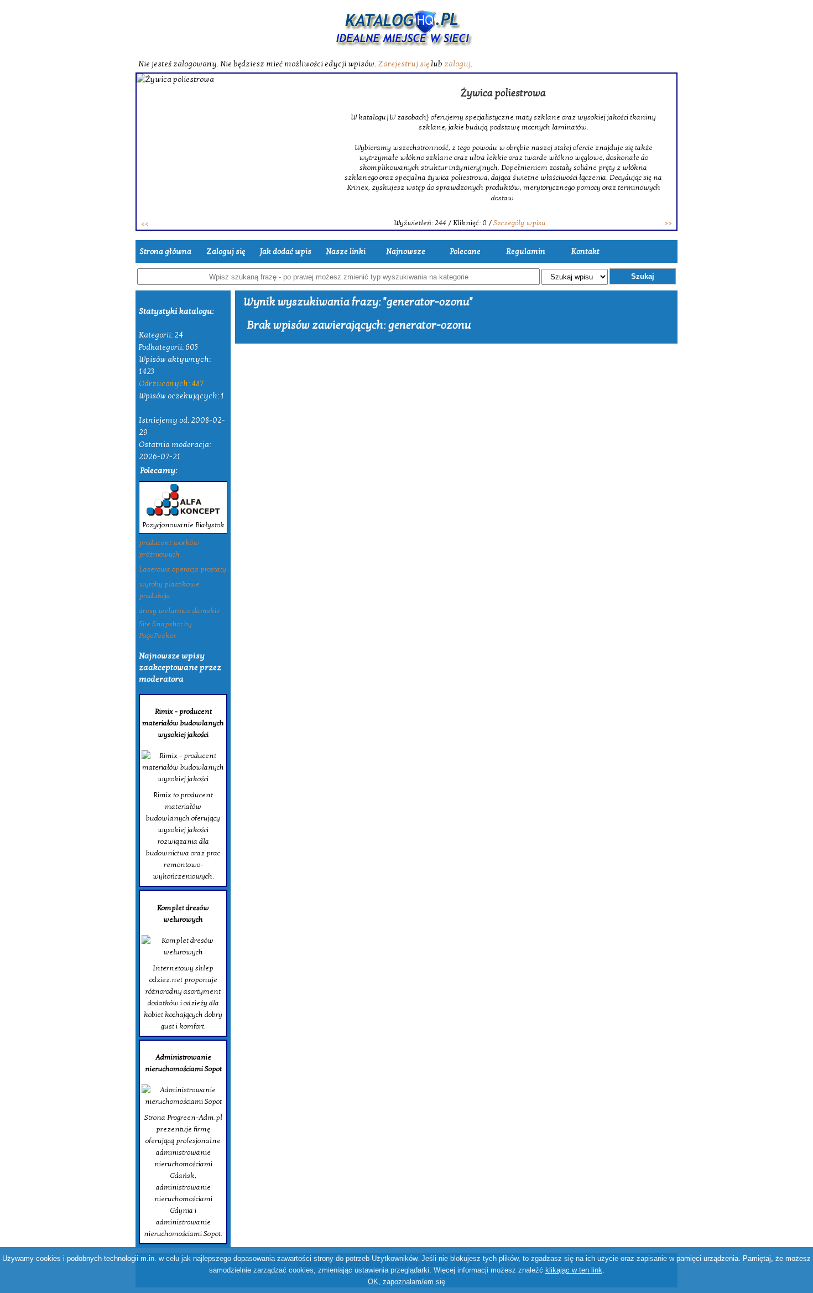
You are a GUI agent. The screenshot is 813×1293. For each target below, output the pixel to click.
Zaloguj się (225, 251)
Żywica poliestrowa (503, 93)
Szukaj (642, 276)
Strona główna (165, 251)
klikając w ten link (573, 1270)
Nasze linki (346, 251)
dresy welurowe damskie (179, 610)
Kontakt (585, 251)
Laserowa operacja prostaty (182, 569)
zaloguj (457, 64)
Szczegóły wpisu (519, 223)
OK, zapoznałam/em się (406, 1282)
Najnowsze (405, 251)
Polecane (465, 251)
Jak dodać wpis (285, 251)
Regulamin (525, 251)
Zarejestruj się (403, 64)
